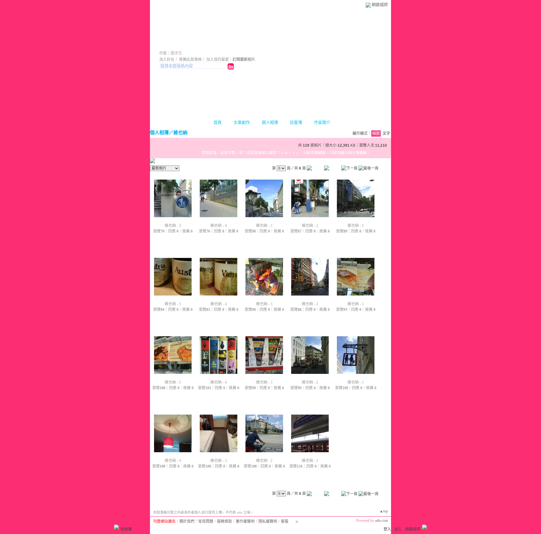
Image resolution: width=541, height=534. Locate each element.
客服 (284, 521)
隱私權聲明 (267, 521)
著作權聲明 (245, 521)
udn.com (381, 520)
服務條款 (224, 521)
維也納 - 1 (356, 225)
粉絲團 (126, 529)
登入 (387, 529)
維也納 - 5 (173, 225)
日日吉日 (176, 45)
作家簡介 (322, 122)
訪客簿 (296, 122)
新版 (216, 45)
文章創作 (242, 122)
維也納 (180, 132)
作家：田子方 (170, 53)
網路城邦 (380, 4)
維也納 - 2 (310, 225)
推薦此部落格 (190, 59)
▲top (383, 511)
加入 (398, 529)
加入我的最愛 (217, 59)
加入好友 (166, 59)
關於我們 (186, 521)
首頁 (218, 122)
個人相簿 (270, 122)
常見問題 (205, 521)
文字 (386, 133)
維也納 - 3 (264, 225)
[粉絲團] (116, 527)
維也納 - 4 (218, 225)
